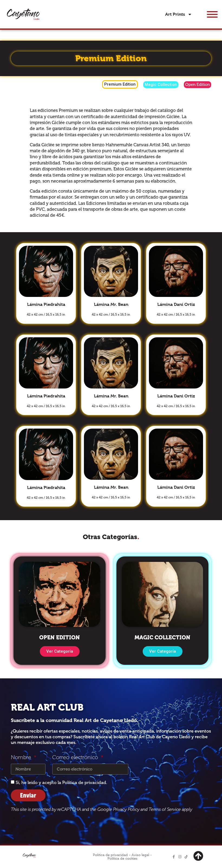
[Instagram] (180, 857)
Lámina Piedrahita (46, 304)
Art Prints (175, 14)
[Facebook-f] (173, 857)
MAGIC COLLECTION (162, 637)
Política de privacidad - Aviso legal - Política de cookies (122, 856)
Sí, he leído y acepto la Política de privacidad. (61, 782)
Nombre (22, 757)
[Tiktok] (186, 857)
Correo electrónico (76, 757)
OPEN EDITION (59, 637)
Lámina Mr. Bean (111, 304)
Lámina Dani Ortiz (176, 304)
